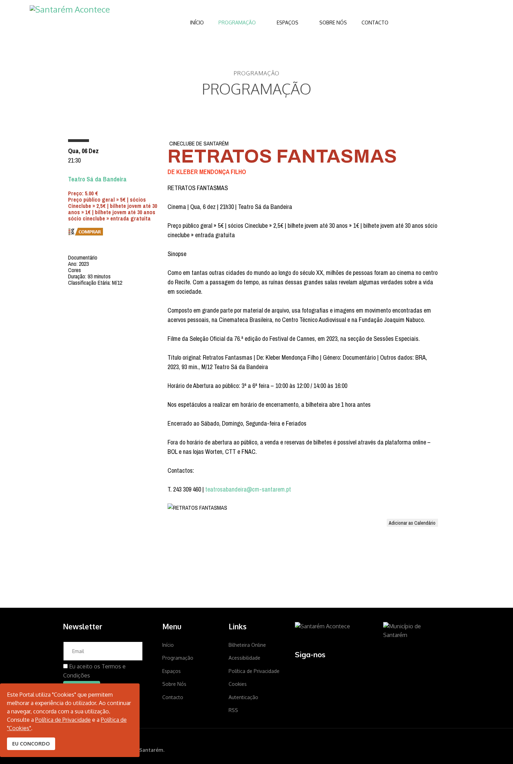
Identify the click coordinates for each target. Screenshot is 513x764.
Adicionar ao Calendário (412, 523)
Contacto (375, 22)
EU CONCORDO (31, 743)
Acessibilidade (244, 658)
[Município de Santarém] (417, 631)
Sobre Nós (333, 22)
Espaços (287, 22)
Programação (237, 22)
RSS (233, 710)
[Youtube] (339, 672)
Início (197, 22)
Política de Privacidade (254, 671)
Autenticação (243, 697)
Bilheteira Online (247, 645)
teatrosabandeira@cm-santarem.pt (248, 489)
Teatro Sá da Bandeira (97, 179)
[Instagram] (319, 672)
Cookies (238, 684)
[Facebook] (299, 672)
